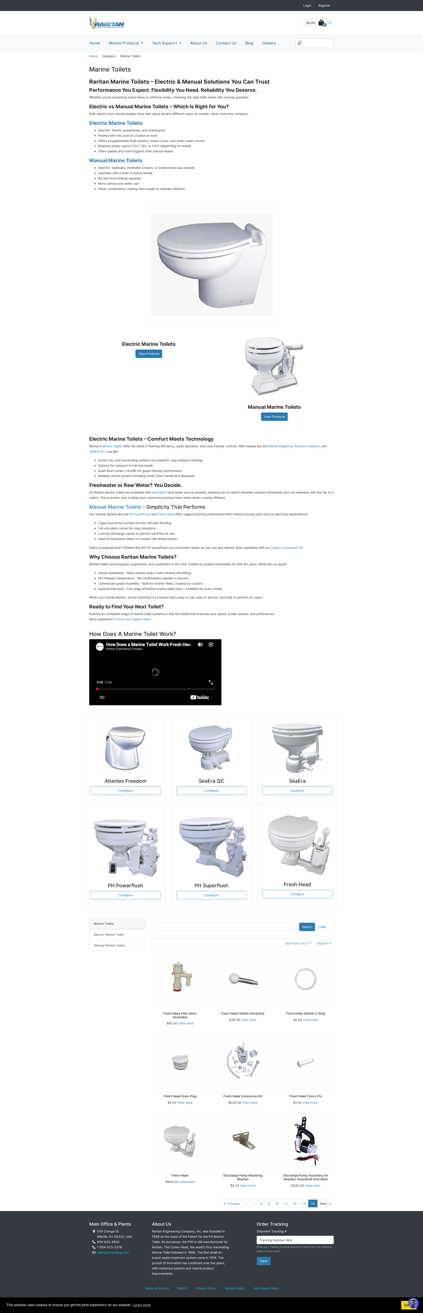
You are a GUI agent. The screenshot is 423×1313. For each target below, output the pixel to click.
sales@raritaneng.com (113, 1252)
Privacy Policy (206, 1288)
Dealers (269, 43)
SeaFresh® (159, 492)
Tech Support (165, 43)
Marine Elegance (280, 446)
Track (264, 1261)
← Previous (232, 1203)
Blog (249, 43)
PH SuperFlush (139, 514)
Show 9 (322, 943)
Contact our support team (132, 619)
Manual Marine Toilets (115, 507)
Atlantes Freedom (307, 446)
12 (295, 1203)
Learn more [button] (142, 1305)
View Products (148, 353)
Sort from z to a (296, 943)
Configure (126, 790)
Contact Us (226, 43)
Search (307, 927)
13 (304, 1203)
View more (185, 1023)
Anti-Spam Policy (266, 1288)
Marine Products (124, 43)
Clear (322, 927)
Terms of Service (157, 1288)
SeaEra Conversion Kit (286, 547)
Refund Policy (235, 1288)
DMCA (182, 1288)
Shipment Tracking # (272, 1231)
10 (277, 1203)
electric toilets (112, 446)
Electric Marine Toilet (109, 934)
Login (307, 5)
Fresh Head (166, 514)
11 (286, 1203)
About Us (198, 43)
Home (94, 43)
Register (324, 5)
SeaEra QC (97, 451)
